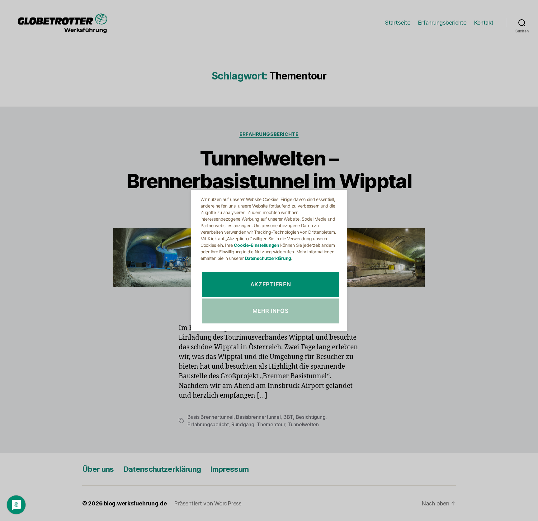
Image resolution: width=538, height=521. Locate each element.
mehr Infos (270, 311)
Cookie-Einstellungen (256, 245)
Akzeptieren (270, 284)
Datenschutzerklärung (268, 258)
